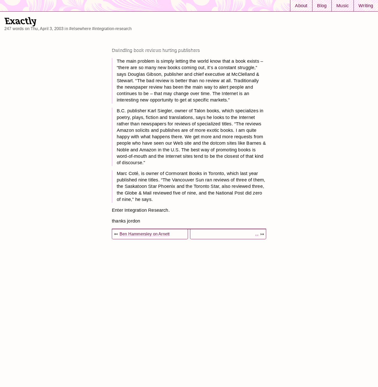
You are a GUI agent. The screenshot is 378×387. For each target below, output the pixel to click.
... (256, 234)
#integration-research (112, 28)
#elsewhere (80, 28)
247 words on (34, 28)
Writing (365, 5)
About (301, 5)
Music (342, 5)
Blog (322, 5)
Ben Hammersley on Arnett (144, 234)
